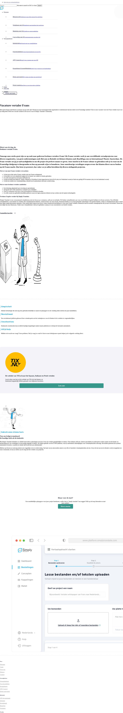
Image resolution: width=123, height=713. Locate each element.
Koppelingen (3, 686)
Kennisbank (3, 703)
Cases (1, 667)
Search (39, 5)
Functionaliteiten (4, 684)
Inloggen (2, 701)
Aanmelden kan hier (6, 213)
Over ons (2, 669)
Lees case (61, 385)
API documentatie (5, 698)
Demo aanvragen (5, 691)
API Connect (3, 689)
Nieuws (2, 672)
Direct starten (65, 506)
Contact (2, 674)
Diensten (2, 664)
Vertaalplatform (4, 681)
